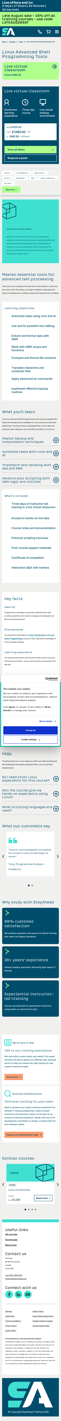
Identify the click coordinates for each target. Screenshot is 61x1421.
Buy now (11, 189)
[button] (29, 885)
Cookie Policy (10, 1330)
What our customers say (48, 178)
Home (4, 42)
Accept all (30, 730)
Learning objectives (22, 173)
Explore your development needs (22, 1135)
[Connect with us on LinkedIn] (18, 1294)
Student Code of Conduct (43, 1321)
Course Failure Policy (41, 1326)
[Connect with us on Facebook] (9, 1294)
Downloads (11, 1239)
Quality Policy (38, 1311)
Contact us (15, 1253)
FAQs (33, 178)
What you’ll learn (40, 173)
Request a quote (18, 158)
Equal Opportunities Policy (43, 1316)
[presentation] (3, 856)
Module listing (21, 178)
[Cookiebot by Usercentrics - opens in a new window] (45, 679)
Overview (7, 173)
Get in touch (8, 183)
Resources (11, 1245)
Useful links (9, 1316)
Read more (43, 1198)
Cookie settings (29, 739)
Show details (45, 721)
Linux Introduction (37, 635)
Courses (12, 42)
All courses (11, 1234)
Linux (21, 42)
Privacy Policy (11, 1326)
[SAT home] (8, 31)
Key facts (7, 178)
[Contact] (28, 1294)
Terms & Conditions (13, 1321)
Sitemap (8, 1311)
